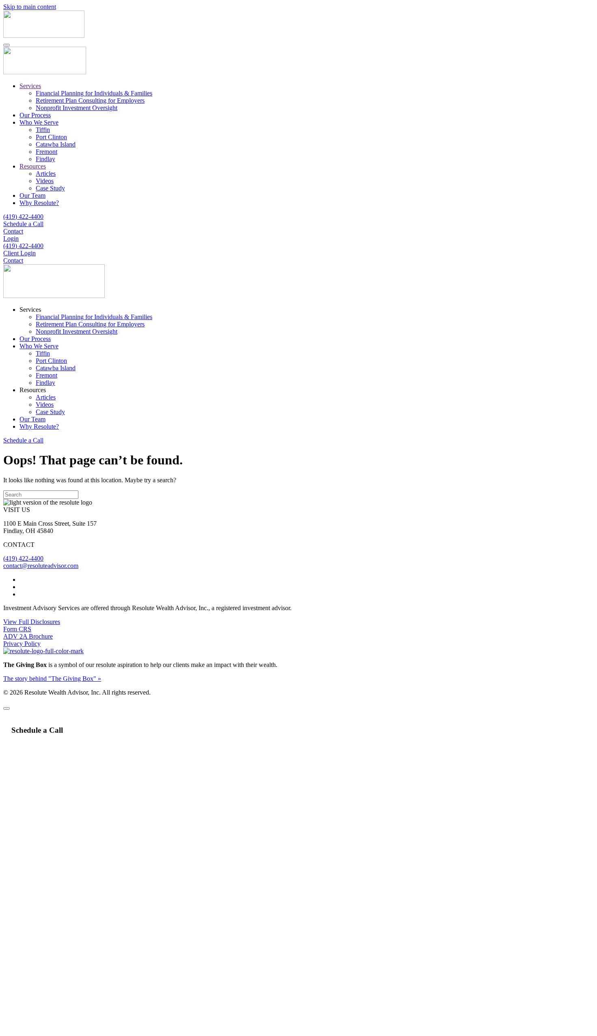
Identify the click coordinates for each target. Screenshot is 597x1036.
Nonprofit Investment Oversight (76, 107)
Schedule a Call (23, 223)
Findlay (45, 158)
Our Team (32, 195)
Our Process (35, 115)
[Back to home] (43, 35)
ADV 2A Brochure (28, 636)
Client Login (19, 253)
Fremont (46, 151)
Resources (32, 166)
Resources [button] (32, 389)
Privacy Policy (22, 643)
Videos (45, 180)
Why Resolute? (39, 202)
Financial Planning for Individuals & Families (94, 93)
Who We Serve (38, 122)
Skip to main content (29, 6)
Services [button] (30, 309)
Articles (46, 173)
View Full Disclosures (31, 621)
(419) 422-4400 (23, 216)
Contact (13, 231)
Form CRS (17, 629)
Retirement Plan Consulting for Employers (90, 100)
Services (30, 85)
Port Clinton (51, 137)
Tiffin (43, 129)
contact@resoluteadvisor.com (40, 565)
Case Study (50, 188)
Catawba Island (56, 144)
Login (11, 238)
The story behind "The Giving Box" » (52, 678)
